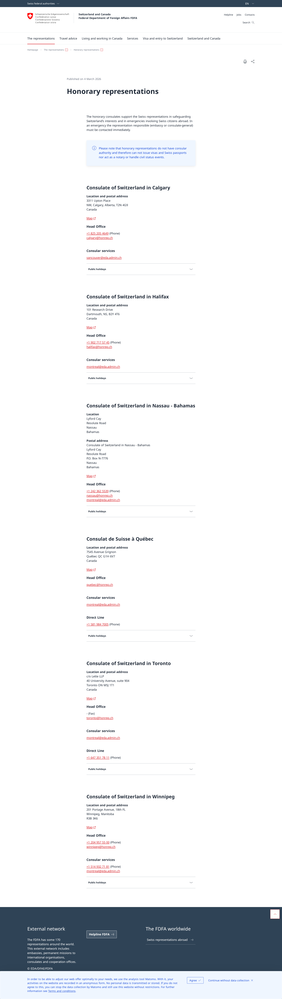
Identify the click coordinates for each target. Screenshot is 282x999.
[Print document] (245, 61)
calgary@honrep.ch (100, 238)
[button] (41, 38)
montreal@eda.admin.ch (103, 367)
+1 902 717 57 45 (98, 342)
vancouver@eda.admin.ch (104, 258)
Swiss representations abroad (167, 940)
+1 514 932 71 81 (98, 867)
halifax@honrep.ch (99, 347)
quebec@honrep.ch (100, 585)
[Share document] (252, 61)
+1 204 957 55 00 (98, 842)
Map (90, 218)
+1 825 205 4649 (98, 233)
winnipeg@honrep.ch (101, 847)
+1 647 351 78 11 (98, 758)
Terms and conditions (61, 991)
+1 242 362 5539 (98, 491)
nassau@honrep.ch (100, 495)
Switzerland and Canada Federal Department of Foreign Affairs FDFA (108, 16)
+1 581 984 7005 (98, 624)
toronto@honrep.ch (100, 718)
